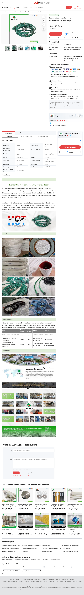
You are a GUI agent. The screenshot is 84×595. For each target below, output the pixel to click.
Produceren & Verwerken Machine (16, 11)
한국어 (61, 581)
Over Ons (12, 579)
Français (27, 581)
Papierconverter (66, 548)
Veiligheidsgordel (46, 551)
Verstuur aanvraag (55, 34)
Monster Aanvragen (77, 37)
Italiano (40, 581)
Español (15, 581)
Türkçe (80, 581)
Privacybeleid (37, 579)
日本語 (66, 581)
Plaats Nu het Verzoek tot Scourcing (23, 476)
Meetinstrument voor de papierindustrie (52, 548)
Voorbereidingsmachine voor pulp (10, 545)
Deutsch (45, 581)
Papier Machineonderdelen (41, 11)
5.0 (65, 135)
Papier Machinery (29, 11)
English (10, 581)
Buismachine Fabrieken (25, 567)
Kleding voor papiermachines (29, 548)
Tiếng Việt (38, 583)
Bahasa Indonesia (46, 583)
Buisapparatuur (38, 567)
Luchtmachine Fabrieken (9, 567)
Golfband (24, 551)
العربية (57, 581)
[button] (50, 136)
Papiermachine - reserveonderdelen (10, 548)
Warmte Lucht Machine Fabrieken (11, 571)
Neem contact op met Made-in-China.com (51, 579)
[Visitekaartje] (80, 140)
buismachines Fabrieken (52, 567)
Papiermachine (46, 545)
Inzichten (72, 579)
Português (21, 581)
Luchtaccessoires (65, 567)
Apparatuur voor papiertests (9, 551)
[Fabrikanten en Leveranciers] (42, 2)
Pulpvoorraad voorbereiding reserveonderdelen (34, 545)
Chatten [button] (69, 34)
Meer (3, 574)
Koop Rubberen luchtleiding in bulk (32, 571)
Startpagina (4, 11)
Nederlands (51, 581)
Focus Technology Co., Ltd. (40, 586)
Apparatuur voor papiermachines (70, 545)
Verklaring (18, 579)
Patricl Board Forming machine (70, 551)
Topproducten (65, 579)
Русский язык (34, 581)
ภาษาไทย (75, 581)
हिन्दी (70, 581)
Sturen (16, 473)
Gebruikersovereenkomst (27, 579)
